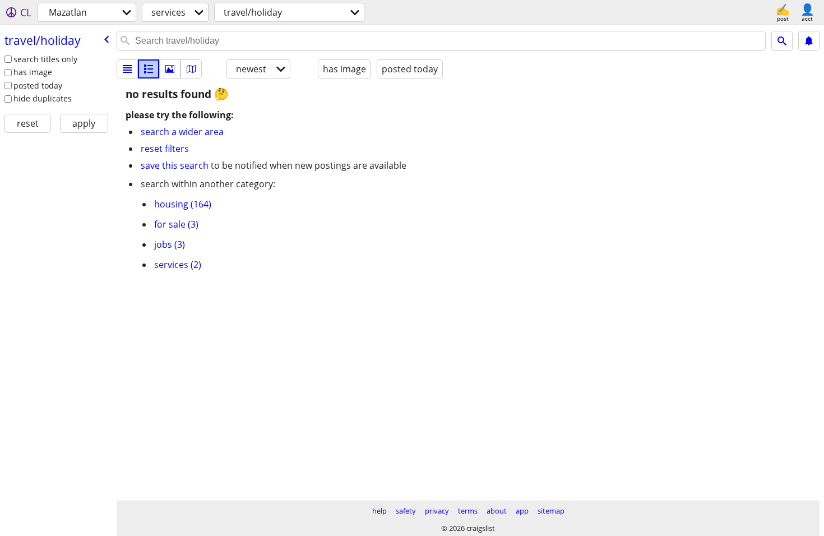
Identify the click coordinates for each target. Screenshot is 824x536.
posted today (37, 85)
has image (32, 72)
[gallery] (169, 68)
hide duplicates (42, 98)
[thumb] (148, 68)
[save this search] (809, 41)
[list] (127, 68)
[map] (191, 68)
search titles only (45, 59)
